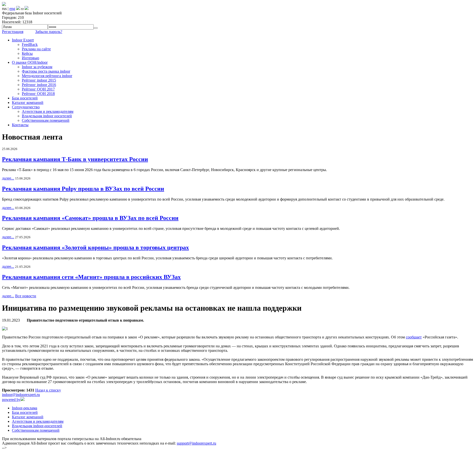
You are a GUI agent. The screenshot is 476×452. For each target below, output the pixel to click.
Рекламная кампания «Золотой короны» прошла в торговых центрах (95, 247)
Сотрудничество (26, 107)
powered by (11, 399)
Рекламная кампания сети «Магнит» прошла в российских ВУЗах (91, 277)
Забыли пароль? (48, 32)
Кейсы (27, 53)
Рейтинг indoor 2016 (39, 85)
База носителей (25, 98)
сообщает (414, 337)
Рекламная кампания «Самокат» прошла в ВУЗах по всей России (90, 218)
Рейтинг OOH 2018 (38, 93)
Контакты (20, 125)
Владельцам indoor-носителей (37, 426)
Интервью (30, 58)
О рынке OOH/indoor (30, 62)
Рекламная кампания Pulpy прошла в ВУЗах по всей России (83, 188)
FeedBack (30, 44)
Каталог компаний (27, 102)
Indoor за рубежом (37, 67)
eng (12, 8)
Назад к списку (48, 390)
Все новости (25, 296)
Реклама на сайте (36, 49)
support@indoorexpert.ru (196, 443)
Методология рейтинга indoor (47, 76)
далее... (8, 178)
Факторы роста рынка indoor (46, 71)
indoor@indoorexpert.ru (21, 394)
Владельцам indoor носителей (47, 116)
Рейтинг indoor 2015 (39, 80)
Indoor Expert (23, 40)
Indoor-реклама (24, 408)
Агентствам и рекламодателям (47, 111)
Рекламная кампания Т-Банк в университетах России (75, 159)
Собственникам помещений (45, 120)
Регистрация (12, 32)
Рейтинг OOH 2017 (38, 89)
